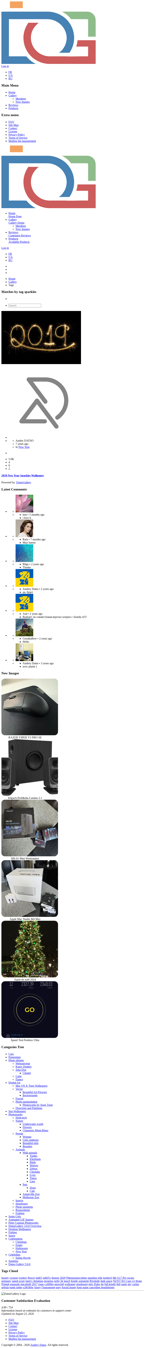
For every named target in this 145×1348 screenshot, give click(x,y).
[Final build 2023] (24, 660)
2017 (34, 1284)
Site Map (13, 125)
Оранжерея (48, 1287)
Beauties (27, 1146)
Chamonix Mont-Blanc (35, 1130)
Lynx (33, 1174)
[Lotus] (24, 511)
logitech (107, 1277)
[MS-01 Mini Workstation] (29, 855)
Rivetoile (95, 1281)
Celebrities (14, 1254)
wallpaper (70, 1284)
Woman (27, 1136)
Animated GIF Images (20, 1219)
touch (67, 1281)
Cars (11, 1053)
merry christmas (34, 1281)
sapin (124, 1284)
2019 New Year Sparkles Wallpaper (22, 475)
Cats (32, 1190)
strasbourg (82, 1284)
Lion (32, 1181)
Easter (19, 1245)
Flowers (27, 1127)
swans (130, 1277)
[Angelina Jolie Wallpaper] (24, 536)
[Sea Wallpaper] (24, 560)
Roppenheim (23, 1210)
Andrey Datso (38, 1344)
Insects (19, 1200)
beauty (5, 1277)
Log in (5, 66)
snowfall (59, 1284)
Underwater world (33, 1124)
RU (10, 78)
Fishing (12, 1232)
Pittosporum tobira (76, 1277)
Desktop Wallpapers (19, 1229)
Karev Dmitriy (24, 1066)
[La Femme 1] (24, 635)
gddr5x (47, 1277)
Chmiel (27, 1073)
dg (102, 1284)
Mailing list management (22, 140)
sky (130, 1284)
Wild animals (30, 1152)
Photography (15, 1114)
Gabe (19, 1076)
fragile (74, 1281)
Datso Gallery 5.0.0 (19, 1264)
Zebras (33, 1168)
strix (90, 1284)
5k (61, 1281)
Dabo (97, 1284)
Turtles (33, 1155)
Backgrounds (30, 1095)
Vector (19, 1088)
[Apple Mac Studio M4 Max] (29, 915)
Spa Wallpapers (17, 1111)
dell (118, 1284)
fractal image (69, 1287)
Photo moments (24, 1206)
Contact (12, 128)
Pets (25, 1184)
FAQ (11, 121)
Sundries (13, 1261)
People (19, 1133)
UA (10, 75)
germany (6, 1281)
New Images (23, 101)
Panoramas (14, 1057)
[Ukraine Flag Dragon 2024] (24, 585)
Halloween (22, 1248)
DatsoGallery (23, 482)
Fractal (19, 1098)
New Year (24, 447)
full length (110, 1284)
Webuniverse (23, 1063)
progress (48, 1281)
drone (138, 1281)
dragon (55, 1277)
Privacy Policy (16, 134)
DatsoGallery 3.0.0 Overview (25, 1225)
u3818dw (28, 1287)
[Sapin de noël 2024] (29, 976)
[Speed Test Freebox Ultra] (29, 1036)
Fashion (20, 1213)
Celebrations (15, 1238)
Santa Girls (14, 1216)
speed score (18, 1281)
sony (58, 1287)
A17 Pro (121, 1277)
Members (21, 98)
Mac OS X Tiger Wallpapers (31, 1085)
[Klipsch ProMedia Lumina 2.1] (29, 794)
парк (41, 1284)
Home (11, 92)
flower (31, 1277)
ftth (114, 1277)
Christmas (21, 1241)
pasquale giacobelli (20, 1284)
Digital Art (14, 1082)
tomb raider (16, 1287)
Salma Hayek (23, 1257)
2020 (63, 1277)
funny (37, 1287)
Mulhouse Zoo (31, 1197)
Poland (5, 1284)
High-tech (21, 1117)
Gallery (12, 95)
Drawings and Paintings (29, 1108)
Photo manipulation (26, 1101)
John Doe (21, 1069)
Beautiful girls (30, 1143)
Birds (33, 1162)
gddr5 (39, 1277)
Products (13, 108)
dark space (106, 1281)
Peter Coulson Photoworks (23, 1222)
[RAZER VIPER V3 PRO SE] (29, 734)
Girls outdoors (31, 1139)
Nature (19, 1120)
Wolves (34, 1165)
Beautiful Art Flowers (35, 1092)
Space (11, 1235)
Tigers (33, 1178)
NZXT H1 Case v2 (124, 1281)
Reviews (13, 105)
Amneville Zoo (31, 1194)
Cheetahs (35, 1171)
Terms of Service (17, 137)
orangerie (84, 1281)
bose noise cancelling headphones (95, 1287)
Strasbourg (22, 1203)
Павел (19, 1079)
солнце (14, 1277)
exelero (23, 1277)
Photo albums (16, 1060)
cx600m (49, 1284)
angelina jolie (95, 1277)
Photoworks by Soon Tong (38, 1104)
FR (10, 72)
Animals (20, 1149)
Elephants (35, 1159)
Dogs (33, 1187)
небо (57, 1281)
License (12, 131)
